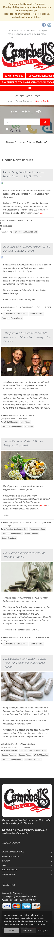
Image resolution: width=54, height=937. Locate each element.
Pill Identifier (33, 30)
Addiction (29, 426)
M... (41, 212)
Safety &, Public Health (12, 318)
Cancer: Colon (26, 750)
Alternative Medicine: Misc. (15, 313)
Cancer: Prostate (9, 754)
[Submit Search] (45, 122)
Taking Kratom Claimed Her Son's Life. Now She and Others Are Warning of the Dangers (27, 337)
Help (22, 30)
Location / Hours (23, 34)
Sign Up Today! (40, 34)
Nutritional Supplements (12, 426)
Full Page (4, 231)
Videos (33, 128)
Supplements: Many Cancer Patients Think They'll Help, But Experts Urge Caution (24, 662)
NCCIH (43, 505)
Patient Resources (24, 101)
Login (10, 37)
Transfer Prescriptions (13, 852)
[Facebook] (44, 25)
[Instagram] (49, 25)
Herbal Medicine (30, 231)
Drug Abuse (25, 421)
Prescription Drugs (37, 529)
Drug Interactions (9, 537)
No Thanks (28, 930)
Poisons (17, 231)
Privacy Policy (8, 874)
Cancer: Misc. (40, 750)
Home (9, 101)
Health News (16, 128)
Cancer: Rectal (25, 754)
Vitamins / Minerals (33, 759)
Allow (11, 930)
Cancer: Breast (10, 750)
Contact (6, 861)
